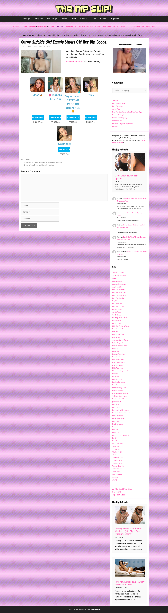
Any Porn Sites (117, 287)
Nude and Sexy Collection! (39, 165)
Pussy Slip (39, 19)
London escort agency (119, 118)
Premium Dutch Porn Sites (121, 413)
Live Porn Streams (118, 362)
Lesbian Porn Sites (118, 354)
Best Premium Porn (118, 298)
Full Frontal (46, 46)
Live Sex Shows (117, 365)
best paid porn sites (118, 290)
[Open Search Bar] (143, 19)
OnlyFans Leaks (117, 390)
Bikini (74, 19)
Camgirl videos (117, 309)
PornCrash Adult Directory (120, 410)
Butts (94, 19)
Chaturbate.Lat (70, 26)
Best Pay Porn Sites (119, 292)
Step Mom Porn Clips (135, 112)
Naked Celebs (117, 379)
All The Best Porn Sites (122, 489)
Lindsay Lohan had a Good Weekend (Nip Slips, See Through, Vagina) (128, 531)
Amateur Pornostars (119, 284)
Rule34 (114, 438)
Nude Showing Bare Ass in (43, 162)
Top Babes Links (117, 457)
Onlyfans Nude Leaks (119, 396)
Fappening (116, 492)
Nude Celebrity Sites (119, 388)
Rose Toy (115, 427)
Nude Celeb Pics (117, 385)
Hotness (115, 126)
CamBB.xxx (17, 26)
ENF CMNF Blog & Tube (120, 326)
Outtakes (27, 160)
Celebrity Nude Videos (119, 318)
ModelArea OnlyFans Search (121, 371)
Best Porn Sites (117, 106)
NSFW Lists (150, 26)
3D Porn (51, 26)
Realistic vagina (117, 424)
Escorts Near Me (118, 329)
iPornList (115, 348)
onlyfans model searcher (120, 393)
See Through (52, 19)
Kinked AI (115, 351)
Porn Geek (115, 404)
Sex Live (115, 100)
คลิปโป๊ (114, 480)
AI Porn (114, 278)
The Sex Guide (117, 452)
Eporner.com (95, 26)
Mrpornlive (115, 376)
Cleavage (83, 19)
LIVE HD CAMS (83, 26)
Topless (64, 19)
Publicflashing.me (118, 418)
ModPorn (115, 374)
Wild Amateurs (117, 474)
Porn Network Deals (118, 103)
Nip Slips (26, 19)
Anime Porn (116, 109)
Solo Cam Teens (117, 444)
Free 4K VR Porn (118, 334)
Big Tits (114, 301)
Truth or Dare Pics (118, 466)
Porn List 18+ (116, 407)
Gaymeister (116, 337)
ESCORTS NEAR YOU (121, 26)
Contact (103, 19)
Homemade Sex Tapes (119, 346)
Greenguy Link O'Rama (120, 340)
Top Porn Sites (117, 460)
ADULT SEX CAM (118, 273)
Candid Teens (116, 312)
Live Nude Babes (118, 360)
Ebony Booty (116, 323)
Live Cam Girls (117, 357)
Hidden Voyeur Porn (118, 343)
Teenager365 (116, 449)
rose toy (115, 429)
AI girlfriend (115, 19)
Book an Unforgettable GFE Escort (123, 115)
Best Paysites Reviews (120, 112)
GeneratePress (95, 609)
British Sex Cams (118, 306)
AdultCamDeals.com (119, 276)
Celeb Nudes (116, 315)
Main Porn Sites (117, 368)
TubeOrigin (116, 472)
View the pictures (74, 61)
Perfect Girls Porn (137, 26)
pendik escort (116, 401)
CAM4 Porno (106, 26)
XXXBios (115, 477)
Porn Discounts (30, 26)
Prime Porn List (117, 416)
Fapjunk (115, 332)
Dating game (116, 320)
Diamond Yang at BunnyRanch (122, 123)
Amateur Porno (117, 281)
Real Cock (115, 421)
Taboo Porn (116, 446)
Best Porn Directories (119, 295)
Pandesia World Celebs (120, 399)
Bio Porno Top (117, 304)
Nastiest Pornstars (118, 382)
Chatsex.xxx (42, 26)
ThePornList (116, 455)
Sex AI (114, 441)
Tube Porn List (117, 469)
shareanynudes (117, 121)
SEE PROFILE (38, 118)
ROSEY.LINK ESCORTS (120, 435)
